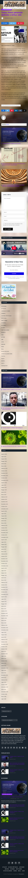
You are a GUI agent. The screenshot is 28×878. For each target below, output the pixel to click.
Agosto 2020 (4, 618)
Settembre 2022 (4, 565)
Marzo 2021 (3, 608)
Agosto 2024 (4, 511)
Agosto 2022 (4, 568)
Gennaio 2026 (4, 470)
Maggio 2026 (4, 461)
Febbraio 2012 (4, 679)
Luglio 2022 (3, 570)
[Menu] (2, 4)
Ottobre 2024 (4, 506)
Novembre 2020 (4, 615)
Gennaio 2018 (4, 649)
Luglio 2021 (3, 599)
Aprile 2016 (3, 658)
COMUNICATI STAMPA (5, 311)
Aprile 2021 (3, 606)
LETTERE (3, 337)
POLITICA (3, 356)
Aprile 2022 (3, 577)
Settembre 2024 (4, 508)
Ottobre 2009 (4, 684)
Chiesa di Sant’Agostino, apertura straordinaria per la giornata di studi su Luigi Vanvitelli (13, 164)
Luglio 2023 (3, 542)
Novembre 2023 (4, 532)
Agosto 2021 (4, 596)
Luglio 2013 (3, 670)
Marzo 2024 (3, 523)
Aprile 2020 (3, 620)
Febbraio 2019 (4, 639)
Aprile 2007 (3, 689)
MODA (2, 346)
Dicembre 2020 (4, 613)
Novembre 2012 (4, 675)
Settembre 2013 (4, 668)
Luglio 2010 (3, 682)
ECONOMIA (3, 322)
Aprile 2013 (3, 672)
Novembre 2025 (4, 475)
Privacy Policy (12, 278)
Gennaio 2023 (4, 556)
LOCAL (2, 341)
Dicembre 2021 (4, 587)
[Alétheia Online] (14, 5)
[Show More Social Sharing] (25, 23)
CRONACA (3, 313)
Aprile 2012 (3, 677)
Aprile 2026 (3, 463)
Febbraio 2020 (4, 625)
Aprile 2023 (3, 549)
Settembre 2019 (4, 630)
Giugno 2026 (4, 458)
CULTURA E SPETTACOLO (6, 315)
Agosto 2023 (4, 539)
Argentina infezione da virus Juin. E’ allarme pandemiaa (14, 446)
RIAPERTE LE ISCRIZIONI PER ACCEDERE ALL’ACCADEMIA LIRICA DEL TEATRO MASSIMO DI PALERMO (13, 186)
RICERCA (3, 360)
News (2, 349)
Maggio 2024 (4, 518)
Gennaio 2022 (4, 584)
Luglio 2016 (3, 656)
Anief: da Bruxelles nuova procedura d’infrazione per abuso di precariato (13, 408)
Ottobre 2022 (4, 563)
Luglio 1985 (3, 698)
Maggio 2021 (4, 603)
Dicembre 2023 (4, 530)
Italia (2, 334)
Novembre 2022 (4, 561)
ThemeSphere (21, 874)
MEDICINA (3, 344)
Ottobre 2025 (4, 477)
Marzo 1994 (3, 696)
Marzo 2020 (3, 622)
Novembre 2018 (4, 644)
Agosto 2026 (4, 454)
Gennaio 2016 (4, 660)
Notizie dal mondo (5, 351)
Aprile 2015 (3, 663)
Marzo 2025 (3, 494)
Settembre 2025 (4, 480)
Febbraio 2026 (4, 468)
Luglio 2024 (3, 513)
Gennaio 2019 (4, 641)
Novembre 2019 (4, 627)
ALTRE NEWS (3, 306)
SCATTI (2, 363)
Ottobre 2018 (4, 646)
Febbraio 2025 (4, 496)
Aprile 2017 (3, 651)
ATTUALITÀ (3, 308)
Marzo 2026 (3, 466)
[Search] (26, 4)
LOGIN (23, 870)
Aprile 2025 (3, 492)
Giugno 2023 (4, 544)
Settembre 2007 (4, 687)
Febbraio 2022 (4, 582)
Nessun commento (6, 19)
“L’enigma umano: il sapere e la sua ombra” (11, 143)
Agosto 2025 (4, 482)
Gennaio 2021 (4, 611)
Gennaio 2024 (4, 527)
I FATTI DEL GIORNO (5, 330)
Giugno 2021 (4, 601)
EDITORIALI (3, 325)
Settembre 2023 (4, 537)
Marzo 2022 (3, 580)
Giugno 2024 (4, 515)
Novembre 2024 (4, 504)
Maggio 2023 (4, 546)
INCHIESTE (3, 332)
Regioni (2, 358)
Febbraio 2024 (4, 525)
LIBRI (2, 339)
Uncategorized (4, 365)
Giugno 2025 (4, 487)
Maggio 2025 (4, 489)
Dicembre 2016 (4, 653)
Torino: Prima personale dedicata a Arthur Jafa (11, 105)
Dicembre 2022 (4, 558)
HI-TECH (3, 327)
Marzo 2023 (3, 551)
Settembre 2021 (4, 594)
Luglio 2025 (3, 485)
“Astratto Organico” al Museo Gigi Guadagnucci (12, 427)
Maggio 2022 (4, 575)
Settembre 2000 (4, 691)
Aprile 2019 (3, 637)
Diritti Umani (3, 318)
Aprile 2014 (3, 665)
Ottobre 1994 (4, 694)
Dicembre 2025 (4, 473)
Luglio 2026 (3, 456)
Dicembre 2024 (4, 501)
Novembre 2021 (4, 589)
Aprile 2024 (3, 520)
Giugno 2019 (4, 634)
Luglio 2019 (3, 632)
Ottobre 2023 (4, 534)
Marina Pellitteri (9, 18)
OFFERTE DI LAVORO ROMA (6, 353)
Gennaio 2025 (4, 499)
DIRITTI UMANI (4, 320)
